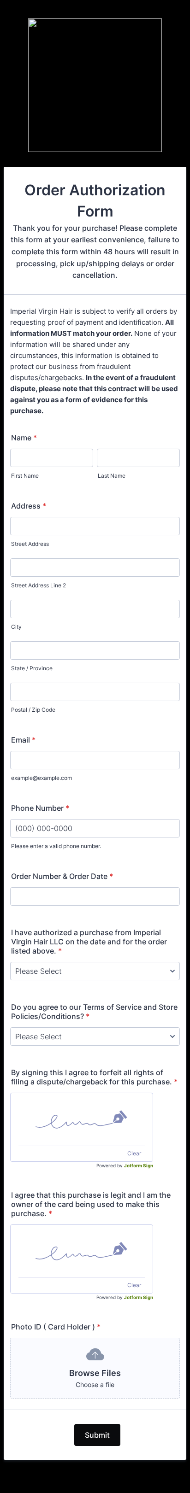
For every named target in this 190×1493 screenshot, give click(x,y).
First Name (25, 475)
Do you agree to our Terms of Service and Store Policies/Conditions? (94, 1011)
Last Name (111, 475)
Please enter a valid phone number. (56, 846)
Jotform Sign (138, 1165)
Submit (97, 1435)
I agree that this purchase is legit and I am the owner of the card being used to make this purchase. (91, 1204)
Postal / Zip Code (33, 709)
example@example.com (41, 777)
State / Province (32, 668)
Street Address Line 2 (38, 585)
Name (24, 437)
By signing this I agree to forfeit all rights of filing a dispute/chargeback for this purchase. (94, 1077)
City (16, 626)
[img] (82, 1119)
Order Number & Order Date (62, 876)
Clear (134, 1153)
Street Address (30, 543)
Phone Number (40, 808)
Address (28, 505)
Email (23, 739)
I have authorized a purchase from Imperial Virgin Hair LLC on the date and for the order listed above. (89, 941)
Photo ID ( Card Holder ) (56, 1326)
